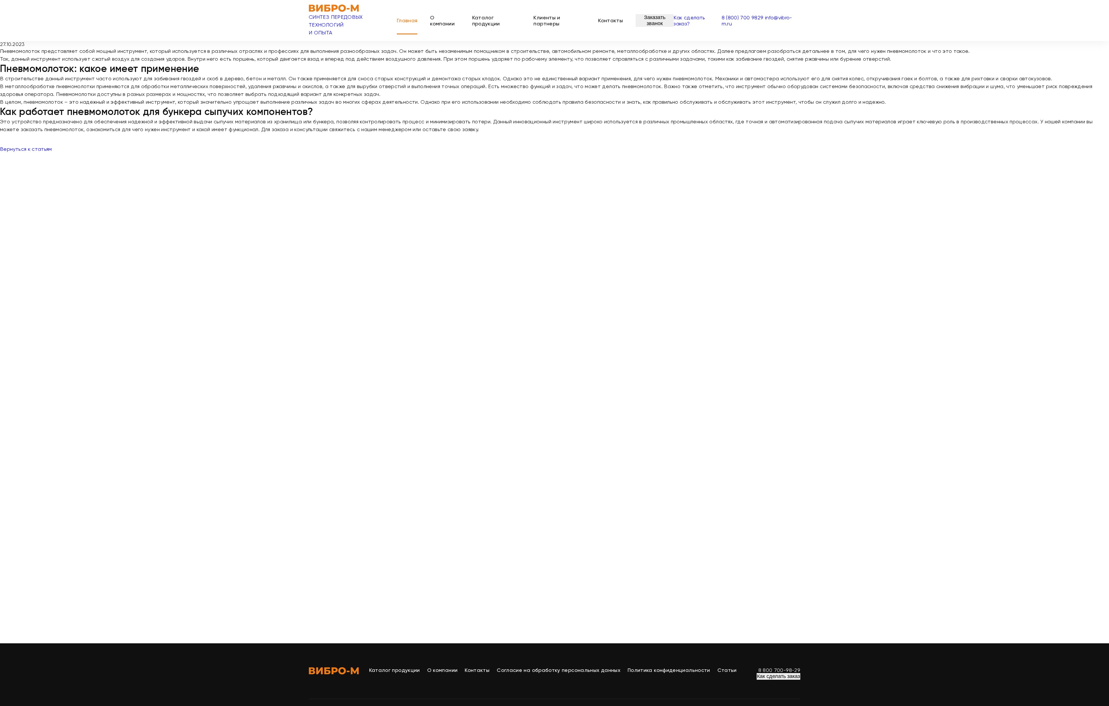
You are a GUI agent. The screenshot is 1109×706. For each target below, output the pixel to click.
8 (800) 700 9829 (743, 17)
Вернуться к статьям (26, 149)
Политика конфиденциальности (669, 670)
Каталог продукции (486, 20)
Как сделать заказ (778, 676)
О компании (442, 20)
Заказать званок (654, 20)
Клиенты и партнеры (546, 20)
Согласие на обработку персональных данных (558, 670)
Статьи (727, 670)
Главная (407, 20)
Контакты (610, 20)
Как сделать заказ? (689, 20)
